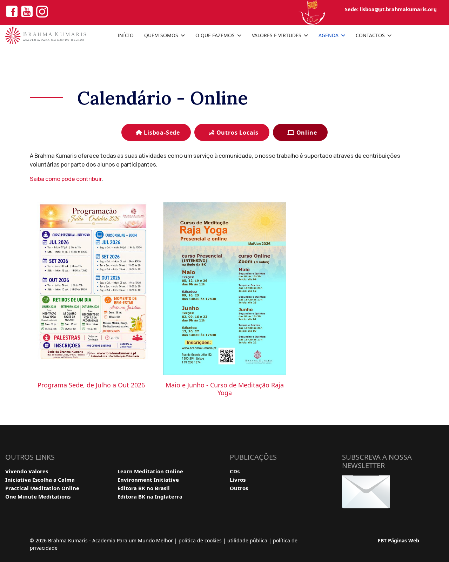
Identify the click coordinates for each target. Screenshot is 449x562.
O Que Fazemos (215, 35)
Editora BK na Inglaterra (150, 496)
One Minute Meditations (38, 496)
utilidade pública (247, 540)
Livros (238, 479)
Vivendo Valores (26, 471)
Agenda (329, 35)
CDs (235, 471)
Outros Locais (237, 132)
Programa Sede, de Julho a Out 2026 (91, 385)
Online (306, 132)
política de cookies (200, 540)
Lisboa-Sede (161, 132)
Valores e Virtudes (276, 35)
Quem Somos (161, 35)
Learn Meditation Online (150, 471)
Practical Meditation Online (42, 488)
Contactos (370, 35)
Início (126, 35)
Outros (239, 488)
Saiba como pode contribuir (66, 179)
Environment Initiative (148, 479)
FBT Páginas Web (398, 540)
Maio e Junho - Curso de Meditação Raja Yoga (225, 389)
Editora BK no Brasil (144, 488)
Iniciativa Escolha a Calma (40, 479)
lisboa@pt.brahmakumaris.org (398, 9)
